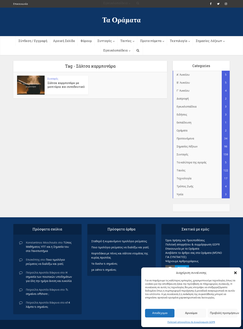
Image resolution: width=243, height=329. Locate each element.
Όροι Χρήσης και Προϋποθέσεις (185, 240)
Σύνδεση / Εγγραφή (32, 41)
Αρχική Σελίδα (64, 41)
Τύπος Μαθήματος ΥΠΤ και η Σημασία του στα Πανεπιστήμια (48, 247)
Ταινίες (126, 41)
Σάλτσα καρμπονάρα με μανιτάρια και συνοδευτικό (66, 85)
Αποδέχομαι (159, 313)
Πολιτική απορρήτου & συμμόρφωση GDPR (191, 322)
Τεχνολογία (178, 41)
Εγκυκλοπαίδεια (115, 50)
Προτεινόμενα (150, 41)
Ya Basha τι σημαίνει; (104, 263)
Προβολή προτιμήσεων (223, 313)
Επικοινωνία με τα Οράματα (182, 248)
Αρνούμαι (191, 313)
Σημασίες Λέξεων (209, 41)
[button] (235, 273)
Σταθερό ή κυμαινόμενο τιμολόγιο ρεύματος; (119, 241)
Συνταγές (104, 41)
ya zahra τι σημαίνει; (103, 269)
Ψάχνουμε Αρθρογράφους (181, 261)
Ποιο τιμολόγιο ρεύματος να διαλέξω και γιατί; (120, 247)
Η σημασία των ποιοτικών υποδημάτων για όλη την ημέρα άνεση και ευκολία (49, 277)
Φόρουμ (86, 41)
